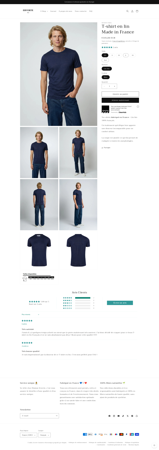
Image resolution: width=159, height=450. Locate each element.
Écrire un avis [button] (120, 302)
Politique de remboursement (78, 443)
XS (105, 55)
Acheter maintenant (120, 100)
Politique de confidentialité (97, 443)
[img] (27, 320)
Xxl (105, 60)
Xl (134, 55)
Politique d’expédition (132, 443)
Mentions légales (133, 445)
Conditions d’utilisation (115, 443)
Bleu (105, 77)
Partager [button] (107, 147)
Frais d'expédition (118, 41)
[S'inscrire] (56, 415)
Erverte (35, 443)
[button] (44, 11)
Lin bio (107, 68)
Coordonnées (101, 445)
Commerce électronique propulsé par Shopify (52, 443)
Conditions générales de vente (116, 445)
